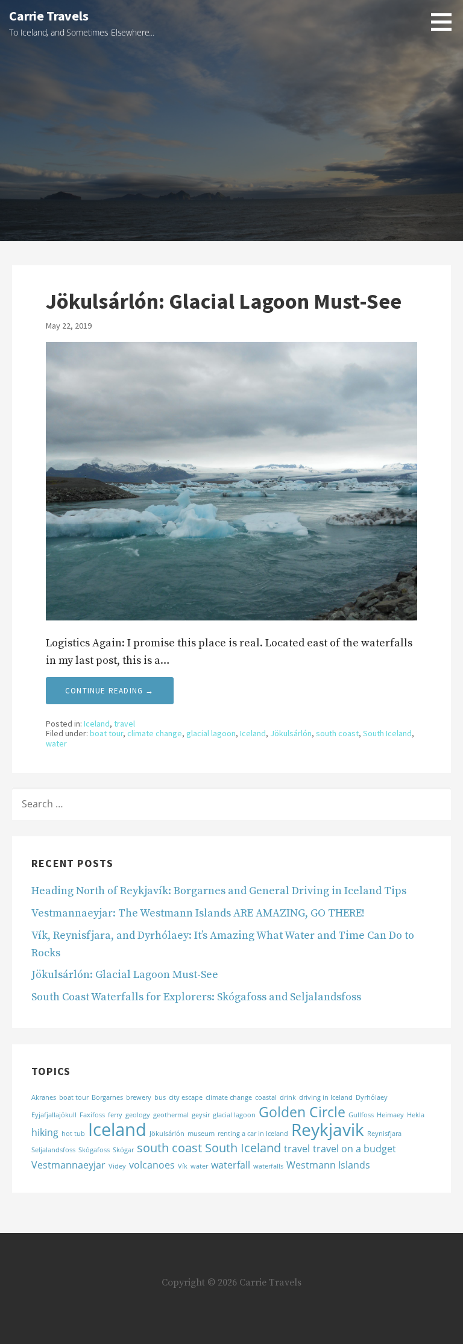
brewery (138, 1097)
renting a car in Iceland (253, 1133)
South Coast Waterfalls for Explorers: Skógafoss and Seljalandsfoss (196, 997)
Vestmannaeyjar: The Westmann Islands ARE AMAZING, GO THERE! (198, 913)
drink (288, 1097)
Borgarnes (107, 1097)
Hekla (415, 1115)
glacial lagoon (211, 733)
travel (124, 723)
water (56, 743)
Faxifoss (92, 1115)
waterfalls (268, 1166)
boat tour (106, 733)
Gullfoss (361, 1115)
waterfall (230, 1165)
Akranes (43, 1097)
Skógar (123, 1150)
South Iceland (387, 733)
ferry (115, 1115)
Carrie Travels (49, 15)
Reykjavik (327, 1129)
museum (201, 1133)
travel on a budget (354, 1148)
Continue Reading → (109, 691)
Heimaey (390, 1115)
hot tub (73, 1133)
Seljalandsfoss (53, 1150)
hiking (44, 1132)
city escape (186, 1097)
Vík (182, 1166)
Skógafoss (94, 1150)
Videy (117, 1166)
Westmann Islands (328, 1165)
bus (160, 1097)
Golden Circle (302, 1112)
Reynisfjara (384, 1133)
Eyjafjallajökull (54, 1115)
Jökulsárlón (291, 733)
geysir (201, 1115)
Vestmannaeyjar (68, 1165)
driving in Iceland (326, 1097)
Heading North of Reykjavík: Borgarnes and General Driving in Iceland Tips (218, 891)
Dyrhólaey (372, 1097)
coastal (266, 1097)
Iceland (97, 723)
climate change (154, 733)
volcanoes (152, 1165)
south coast (337, 733)
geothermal (171, 1115)
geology (137, 1115)
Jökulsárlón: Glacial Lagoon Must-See (224, 301)
